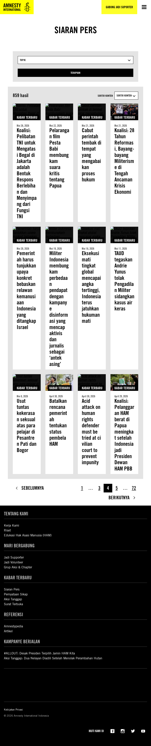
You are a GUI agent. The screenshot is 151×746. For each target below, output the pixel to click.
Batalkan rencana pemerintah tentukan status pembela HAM (58, 422)
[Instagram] (123, 730)
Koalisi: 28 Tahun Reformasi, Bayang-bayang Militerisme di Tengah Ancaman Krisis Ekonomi (124, 161)
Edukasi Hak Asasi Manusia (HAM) (28, 535)
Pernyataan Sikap (16, 594)
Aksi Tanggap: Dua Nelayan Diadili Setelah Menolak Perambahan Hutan (53, 658)
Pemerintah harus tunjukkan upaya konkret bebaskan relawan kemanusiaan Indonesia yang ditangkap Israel (26, 290)
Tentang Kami (16, 514)
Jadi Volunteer (13, 562)
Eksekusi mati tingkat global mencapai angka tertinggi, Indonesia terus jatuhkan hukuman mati (91, 287)
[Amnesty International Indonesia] (17, 7)
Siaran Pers (11, 589)
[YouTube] (143, 730)
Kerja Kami (11, 525)
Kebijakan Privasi (13, 709)
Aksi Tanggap (13, 599)
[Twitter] (133, 730)
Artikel (8, 631)
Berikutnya (119, 497)
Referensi (13, 614)
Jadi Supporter (14, 557)
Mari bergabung (19, 546)
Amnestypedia (13, 626)
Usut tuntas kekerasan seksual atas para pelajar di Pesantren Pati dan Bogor (26, 425)
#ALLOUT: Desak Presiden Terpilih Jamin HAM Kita (39, 653)
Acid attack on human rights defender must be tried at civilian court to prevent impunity (91, 435)
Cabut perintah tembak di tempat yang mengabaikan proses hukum (91, 155)
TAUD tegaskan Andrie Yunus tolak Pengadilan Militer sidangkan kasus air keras (124, 281)
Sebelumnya (32, 488)
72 (134, 488)
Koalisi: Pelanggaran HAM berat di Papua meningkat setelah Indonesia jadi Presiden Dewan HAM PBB (124, 435)
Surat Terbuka (13, 604)
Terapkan (75, 72)
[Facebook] (112, 730)
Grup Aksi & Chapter (18, 567)
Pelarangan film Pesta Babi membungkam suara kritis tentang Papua (59, 158)
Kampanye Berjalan (22, 641)
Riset (7, 530)
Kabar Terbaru (27, 117)
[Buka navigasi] (144, 7)
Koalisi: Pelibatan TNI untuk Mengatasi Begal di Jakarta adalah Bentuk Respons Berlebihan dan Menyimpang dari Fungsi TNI (27, 173)
